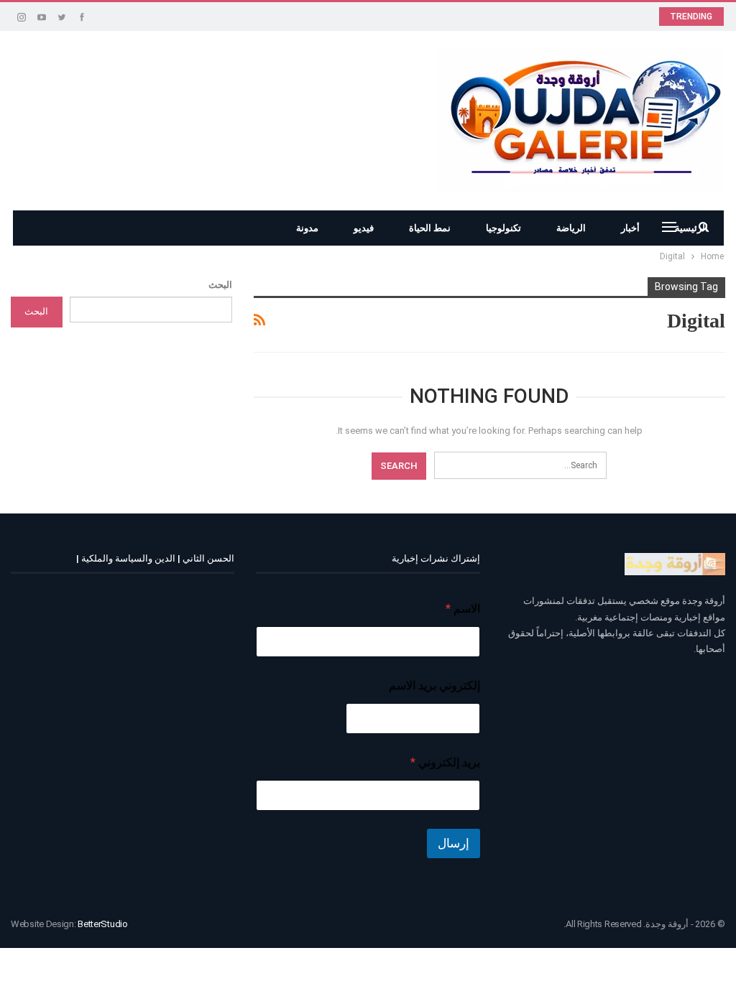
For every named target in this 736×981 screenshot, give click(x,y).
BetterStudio (102, 924)
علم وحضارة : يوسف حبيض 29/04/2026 (546, 15)
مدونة (307, 228)
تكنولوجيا (503, 228)
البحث (220, 284)
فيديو (364, 228)
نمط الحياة (430, 228)
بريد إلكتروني (444, 762)
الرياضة (571, 228)
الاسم (462, 608)
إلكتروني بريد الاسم (434, 685)
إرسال (453, 843)
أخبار (630, 228)
